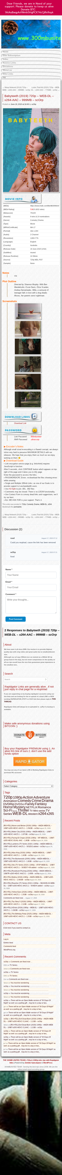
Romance (44, 807)
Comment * (10, 594)
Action (28, 797)
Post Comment (15, 619)
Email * (8, 582)
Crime (36, 801)
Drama (36, 504)
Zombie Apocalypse (33, 1063)
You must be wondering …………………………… (29, 983)
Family (29, 804)
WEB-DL (43, 504)
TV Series (13, 965)
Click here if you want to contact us (16, 928)
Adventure (41, 797)
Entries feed (8, 943)
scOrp (34, 104)
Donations (8, 66)
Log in (6, 939)
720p (24, 504)
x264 (50, 504)
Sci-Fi (7, 810)
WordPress (47, 1063)
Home (5, 51)
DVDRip (8, 804)
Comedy (30, 504)
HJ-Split (12, 489)
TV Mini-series (37, 810)
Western (33, 814)
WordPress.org (9, 950)
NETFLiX (31, 807)
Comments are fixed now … (14, 898)
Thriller (23, 810)
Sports (15, 811)
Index (5, 59)
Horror (8, 807)
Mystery (19, 807)
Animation (10, 801)
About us (7, 70)
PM (4, 77)
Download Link (20, 423)
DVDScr (20, 804)
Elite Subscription (11, 55)
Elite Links (8, 74)
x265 (50, 814)
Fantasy (41, 804)
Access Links (9, 63)
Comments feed (10, 946)
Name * (8, 569)
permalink (17, 507)
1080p (17, 797)
